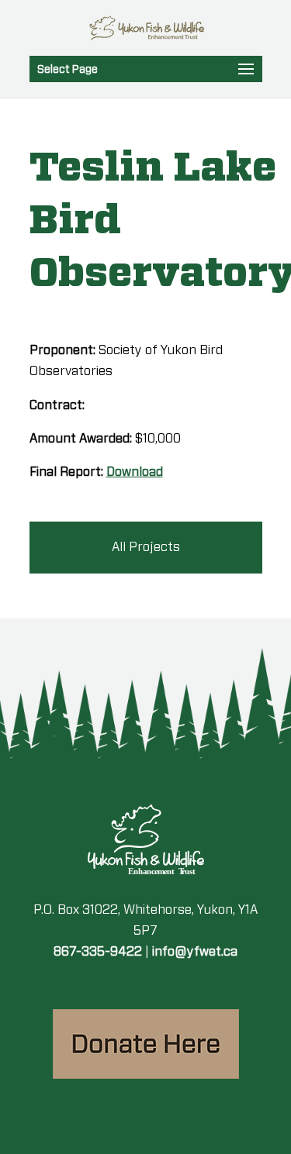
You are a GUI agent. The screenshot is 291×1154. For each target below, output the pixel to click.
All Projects (146, 547)
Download (134, 472)
